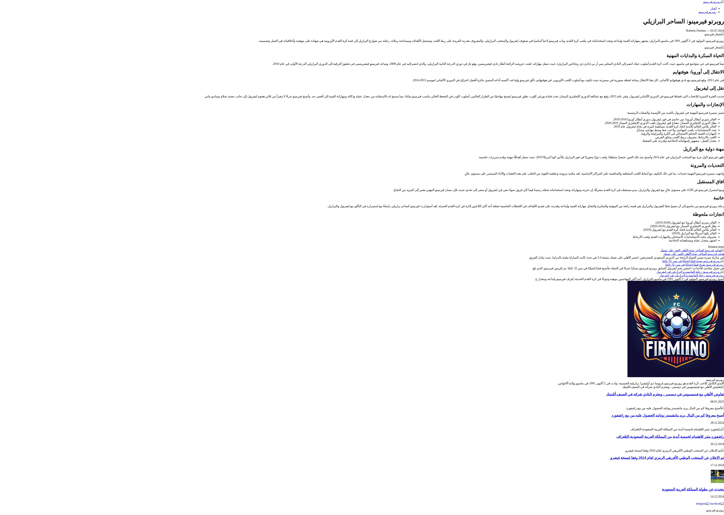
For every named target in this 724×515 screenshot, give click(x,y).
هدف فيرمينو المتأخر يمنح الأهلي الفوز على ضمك (693, 254)
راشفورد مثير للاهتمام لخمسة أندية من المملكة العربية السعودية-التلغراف (670, 437)
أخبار (713, 8)
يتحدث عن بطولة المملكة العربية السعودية (693, 489)
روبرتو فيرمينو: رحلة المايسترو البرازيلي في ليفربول (692, 275)
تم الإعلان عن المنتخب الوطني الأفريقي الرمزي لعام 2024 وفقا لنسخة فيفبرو (667, 458)
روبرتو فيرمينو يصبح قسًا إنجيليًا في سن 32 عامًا (694, 264)
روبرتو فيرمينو (707, 12)
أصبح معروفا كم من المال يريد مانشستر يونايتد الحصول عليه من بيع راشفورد (668, 415)
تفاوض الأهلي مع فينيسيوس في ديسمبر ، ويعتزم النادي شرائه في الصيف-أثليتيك (665, 394)
